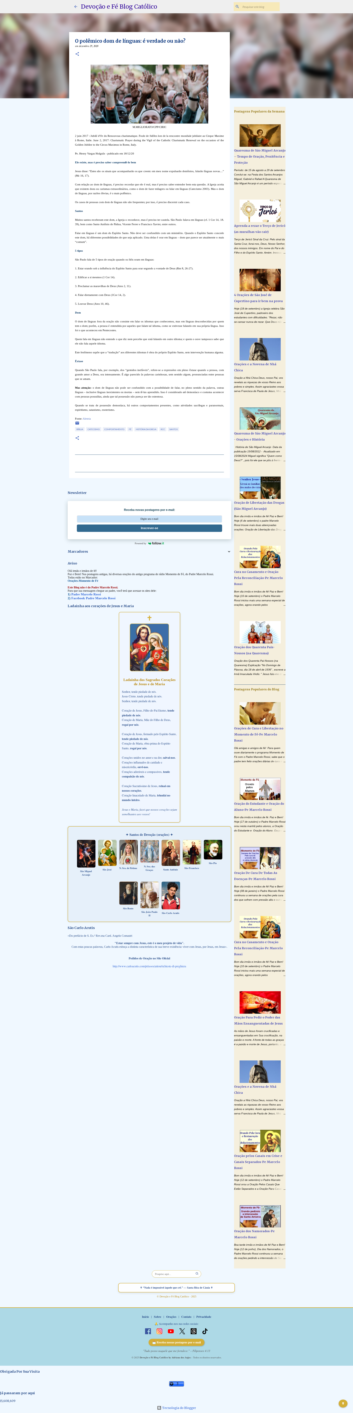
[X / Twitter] (182, 1331)
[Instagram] (160, 1331)
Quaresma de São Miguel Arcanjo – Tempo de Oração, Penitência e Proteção (260, 156)
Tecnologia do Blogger (178, 1408)
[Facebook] (148, 1331)
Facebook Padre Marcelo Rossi (93, 598)
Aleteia (87, 418)
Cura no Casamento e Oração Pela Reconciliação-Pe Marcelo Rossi (258, 578)
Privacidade (203, 1317)
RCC (163, 429)
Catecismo (94, 429)
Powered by (140, 543)
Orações (171, 1317)
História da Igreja (146, 429)
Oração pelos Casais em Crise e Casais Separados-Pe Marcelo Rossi (258, 1162)
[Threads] (194, 1331)
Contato (186, 1317)
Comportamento (114, 429)
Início (145, 1317)
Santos (173, 429)
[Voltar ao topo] (343, 1403)
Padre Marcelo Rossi (86, 594)
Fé (130, 429)
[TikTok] (205, 1331)
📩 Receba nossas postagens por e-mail (176, 1342)
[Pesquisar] (197, 1274)
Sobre (157, 1317)
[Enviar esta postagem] (77, 424)
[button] (77, 54)
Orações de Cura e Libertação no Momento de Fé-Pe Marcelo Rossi (258, 734)
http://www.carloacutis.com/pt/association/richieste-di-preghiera (149, 966)
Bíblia (79, 429)
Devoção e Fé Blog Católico (119, 6)
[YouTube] (171, 1331)
